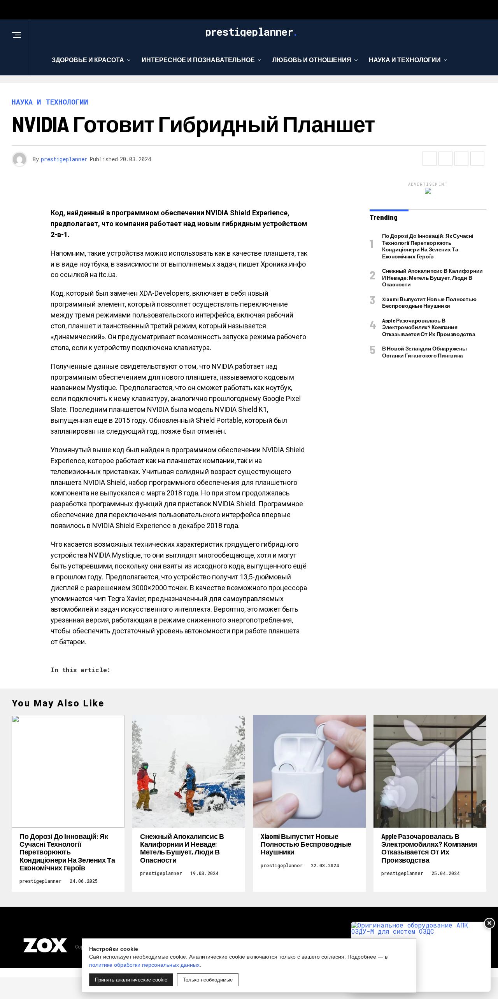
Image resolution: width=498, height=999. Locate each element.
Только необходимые (208, 980)
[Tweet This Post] (445, 159)
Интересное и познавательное (198, 59)
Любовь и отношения (311, 59)
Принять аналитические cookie (131, 980)
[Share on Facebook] (430, 159)
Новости (246, 91)
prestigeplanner (64, 159)
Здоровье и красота (88, 59)
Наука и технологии (405, 59)
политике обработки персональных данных (144, 965)
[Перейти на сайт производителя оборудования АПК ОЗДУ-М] (421, 957)
